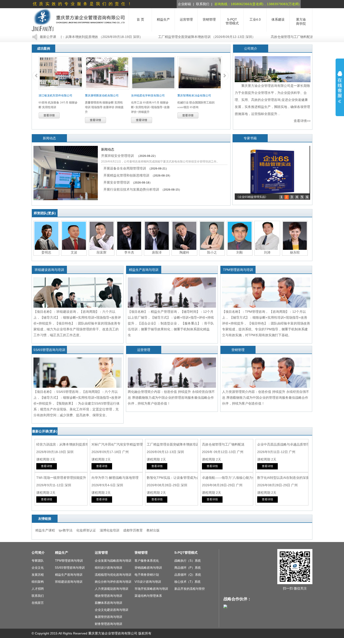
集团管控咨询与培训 (108, 617)
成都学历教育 (133, 530)
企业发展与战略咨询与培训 (113, 560)
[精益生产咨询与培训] (172, 306)
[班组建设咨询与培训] (77, 306)
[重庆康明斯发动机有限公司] (107, 72)
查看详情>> (302, 121)
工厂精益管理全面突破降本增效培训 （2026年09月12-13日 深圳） (192, 37)
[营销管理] (266, 386)
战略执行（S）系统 (187, 560)
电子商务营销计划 (147, 574)
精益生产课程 (45, 530)
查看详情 (49, 115)
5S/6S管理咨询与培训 (49, 350)
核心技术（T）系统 (187, 581)
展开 (340, 87)
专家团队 (38, 560)
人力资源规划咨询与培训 (111, 588)
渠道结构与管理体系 (148, 595)
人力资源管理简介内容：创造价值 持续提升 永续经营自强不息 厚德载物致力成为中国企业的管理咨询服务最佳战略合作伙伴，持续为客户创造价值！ (265, 397)
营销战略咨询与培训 (148, 567)
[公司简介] (273, 81)
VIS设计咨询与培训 (148, 581)
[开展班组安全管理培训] (65, 199)
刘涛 (267, 252)
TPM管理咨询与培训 (238, 270)
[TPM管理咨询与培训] (266, 306)
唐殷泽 (157, 252)
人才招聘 (38, 588)
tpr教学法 (66, 530)
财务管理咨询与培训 (108, 624)
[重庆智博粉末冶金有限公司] (199, 72)
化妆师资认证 (86, 530)
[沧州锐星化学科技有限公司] (153, 72)
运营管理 (143, 350)
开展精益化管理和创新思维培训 (137, 175)
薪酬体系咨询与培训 (108, 603)
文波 (74, 252)
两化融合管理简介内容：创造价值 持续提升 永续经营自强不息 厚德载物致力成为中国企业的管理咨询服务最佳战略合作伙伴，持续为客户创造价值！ (171, 397)
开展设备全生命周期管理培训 (135, 168)
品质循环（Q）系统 (187, 574)
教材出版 (153, 530)
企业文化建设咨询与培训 (111, 610)
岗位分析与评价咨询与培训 (113, 581)
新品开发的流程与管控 (189, 588)
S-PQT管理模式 (186, 552)
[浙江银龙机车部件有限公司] (61, 72)
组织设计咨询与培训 (108, 567)
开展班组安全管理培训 (129, 156)
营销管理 (238, 350)
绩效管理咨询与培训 (108, 595)
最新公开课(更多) (44, 431)
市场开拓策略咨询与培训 (151, 588)
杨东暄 (295, 252)
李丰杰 (129, 252)
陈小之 (212, 252)
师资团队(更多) (45, 213)
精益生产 (61, 552)
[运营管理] (172, 386)
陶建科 (184, 252)
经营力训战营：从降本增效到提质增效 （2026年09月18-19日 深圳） (78, 37)
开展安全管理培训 (127, 182)
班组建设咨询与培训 (49, 270)
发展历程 (38, 574)
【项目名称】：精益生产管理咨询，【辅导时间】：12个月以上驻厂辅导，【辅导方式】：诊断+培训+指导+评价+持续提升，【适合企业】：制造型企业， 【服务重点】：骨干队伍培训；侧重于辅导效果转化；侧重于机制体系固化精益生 (171, 323)
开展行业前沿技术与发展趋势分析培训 (142, 189)
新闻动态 (49, 138)
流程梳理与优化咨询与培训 (113, 574)
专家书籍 (250, 138)
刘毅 (239, 252)
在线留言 (38, 603)
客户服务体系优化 (147, 560)
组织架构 (38, 581)
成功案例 (43, 48)
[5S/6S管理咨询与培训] (77, 386)
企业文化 (38, 567)
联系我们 (202, 4)
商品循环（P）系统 (187, 567)
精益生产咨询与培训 (143, 270)
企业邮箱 (184, 4)
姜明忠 (46, 252)
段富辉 (101, 252)
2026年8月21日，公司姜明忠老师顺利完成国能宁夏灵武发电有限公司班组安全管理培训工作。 (160, 161)
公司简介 (250, 48)
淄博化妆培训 (109, 530)
